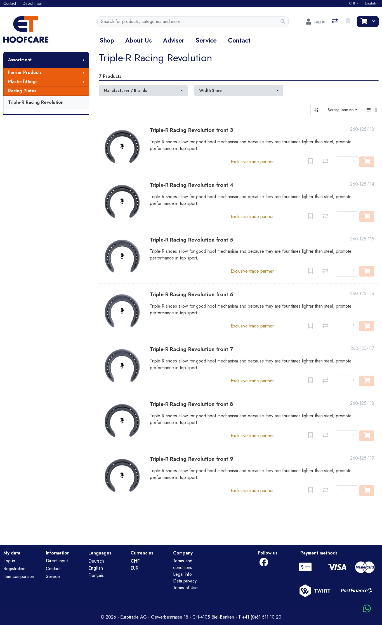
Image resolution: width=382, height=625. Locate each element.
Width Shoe (210, 90)
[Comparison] (335, 21)
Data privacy (185, 581)
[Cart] (363, 21)
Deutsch (96, 561)
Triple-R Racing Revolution (35, 102)
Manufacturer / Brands (125, 90)
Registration (14, 568)
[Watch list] (348, 21)
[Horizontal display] (375, 110)
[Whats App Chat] (367, 609)
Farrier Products (25, 72)
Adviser (173, 40)
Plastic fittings (22, 81)
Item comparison (18, 576)
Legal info (182, 574)
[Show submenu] (84, 60)
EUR (134, 568)
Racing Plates (22, 91)
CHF (352, 3)
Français (96, 575)
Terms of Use (185, 587)
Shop (107, 40)
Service (206, 40)
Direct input (57, 561)
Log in (9, 561)
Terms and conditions (182, 564)
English (370, 3)
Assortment (20, 60)
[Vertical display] (368, 110)
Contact (239, 40)
